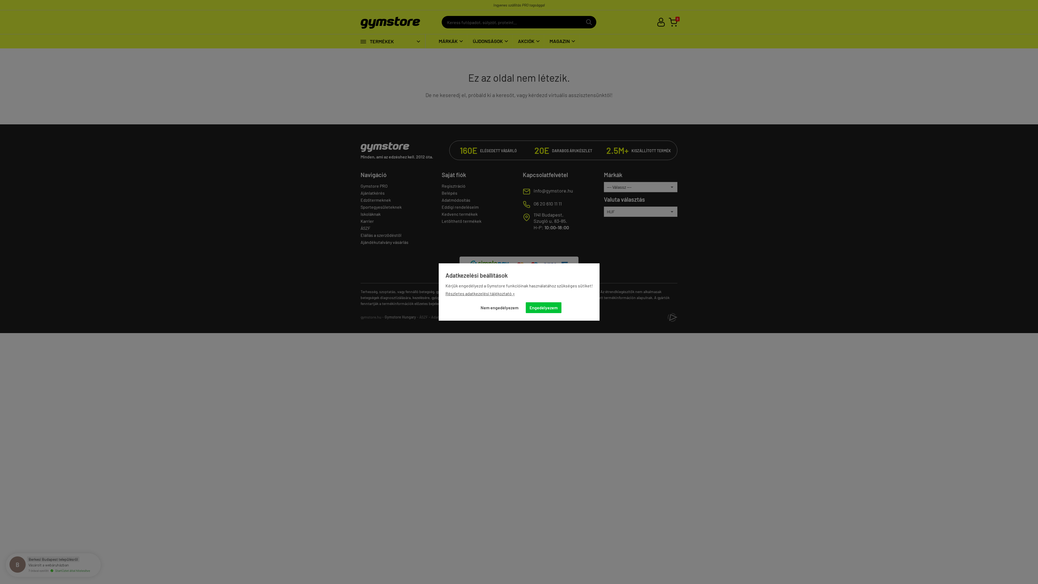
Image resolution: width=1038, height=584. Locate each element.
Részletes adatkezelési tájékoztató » (480, 293)
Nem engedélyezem (499, 307)
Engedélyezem (544, 307)
